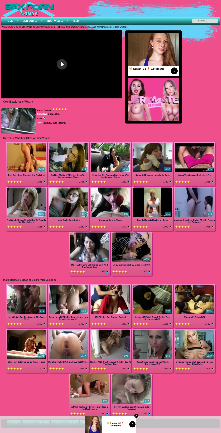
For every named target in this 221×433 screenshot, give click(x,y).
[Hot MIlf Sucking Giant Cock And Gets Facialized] (131, 375)
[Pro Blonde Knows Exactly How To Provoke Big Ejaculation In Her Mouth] (27, 188)
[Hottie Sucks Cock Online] (69, 188)
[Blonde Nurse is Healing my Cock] (153, 188)
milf (55, 122)
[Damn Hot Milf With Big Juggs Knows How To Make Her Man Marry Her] (69, 285)
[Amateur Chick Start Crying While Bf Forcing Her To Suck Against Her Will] (194, 188)
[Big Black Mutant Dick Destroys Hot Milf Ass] (69, 330)
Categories (29, 20)
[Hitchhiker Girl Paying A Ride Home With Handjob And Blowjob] (111, 143)
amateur (48, 122)
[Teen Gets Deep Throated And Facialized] (27, 143)
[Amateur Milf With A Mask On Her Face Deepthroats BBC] (153, 285)
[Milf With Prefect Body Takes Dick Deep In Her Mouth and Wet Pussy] (90, 375)
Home (9, 20)
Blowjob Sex (54, 114)
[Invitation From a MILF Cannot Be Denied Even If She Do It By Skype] (194, 330)
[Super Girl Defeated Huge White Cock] (153, 143)
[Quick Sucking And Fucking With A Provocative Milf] (153, 330)
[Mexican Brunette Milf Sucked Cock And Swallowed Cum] (90, 233)
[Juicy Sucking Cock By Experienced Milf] (131, 233)
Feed (76, 20)
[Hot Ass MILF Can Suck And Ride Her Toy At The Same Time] (111, 330)
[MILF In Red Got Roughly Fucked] (111, 285)
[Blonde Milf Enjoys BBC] (194, 285)
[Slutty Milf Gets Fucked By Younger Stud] (27, 330)
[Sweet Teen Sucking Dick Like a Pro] (194, 143)
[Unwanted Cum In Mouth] (111, 188)
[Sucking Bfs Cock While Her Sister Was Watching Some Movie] (69, 143)
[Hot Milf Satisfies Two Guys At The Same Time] (27, 285)
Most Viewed (55, 20)
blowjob (62, 122)
